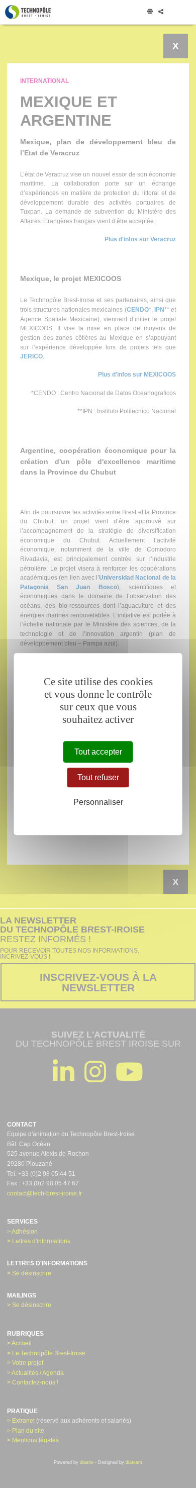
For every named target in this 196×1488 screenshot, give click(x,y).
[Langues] (149, 12)
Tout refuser (98, 777)
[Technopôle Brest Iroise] (28, 12)
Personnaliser (98, 802)
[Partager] (160, 12)
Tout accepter (98, 752)
